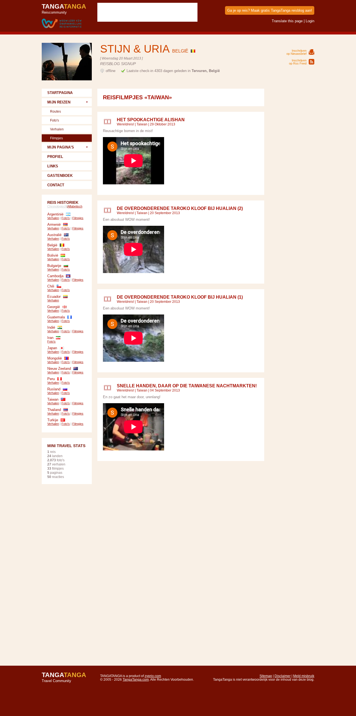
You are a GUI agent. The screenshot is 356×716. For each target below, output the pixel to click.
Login (310, 21)
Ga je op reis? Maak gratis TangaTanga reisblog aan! (269, 10)
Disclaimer (283, 676)
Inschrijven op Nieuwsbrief (296, 52)
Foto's (54, 120)
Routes (55, 111)
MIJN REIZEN (58, 102)
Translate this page (287, 21)
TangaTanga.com (136, 679)
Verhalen (57, 129)
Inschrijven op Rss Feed (297, 62)
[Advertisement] (292, 172)
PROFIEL (55, 157)
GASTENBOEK (60, 176)
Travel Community (64, 677)
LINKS (52, 166)
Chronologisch (57, 206)
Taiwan (142, 124)
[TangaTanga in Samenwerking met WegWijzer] (61, 24)
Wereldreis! (125, 124)
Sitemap (265, 676)
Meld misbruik (303, 676)
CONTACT (55, 185)
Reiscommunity (64, 8)
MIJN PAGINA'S (60, 147)
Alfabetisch (75, 206)
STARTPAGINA (60, 93)
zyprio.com (153, 676)
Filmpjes (56, 138)
